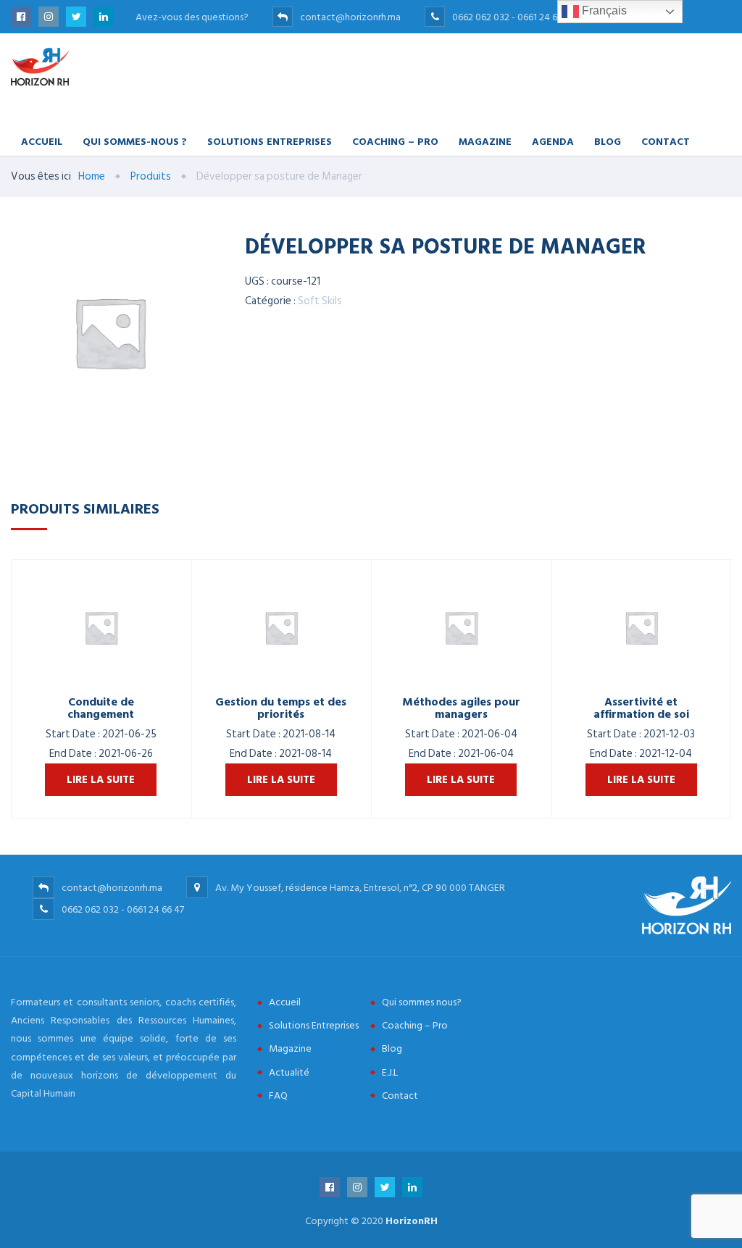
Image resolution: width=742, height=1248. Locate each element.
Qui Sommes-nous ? (135, 140)
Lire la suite (101, 780)
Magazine (485, 140)
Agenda (553, 140)
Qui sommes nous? (422, 1002)
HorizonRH (411, 1221)
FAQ (278, 1095)
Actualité (289, 1072)
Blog (607, 140)
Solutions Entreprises (269, 140)
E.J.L (390, 1072)
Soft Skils (320, 301)
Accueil (41, 140)
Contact (665, 140)
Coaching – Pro (395, 140)
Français (603, 10)
